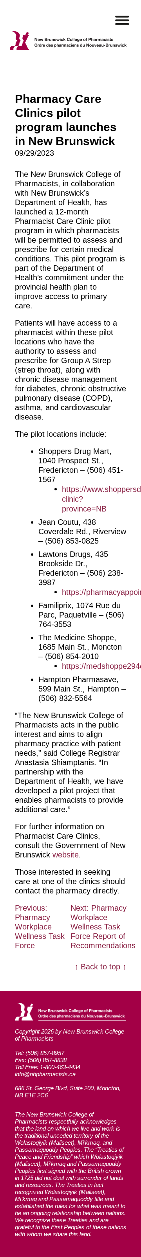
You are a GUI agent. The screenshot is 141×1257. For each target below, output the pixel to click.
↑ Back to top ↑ (100, 966)
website (65, 854)
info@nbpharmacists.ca (45, 1074)
